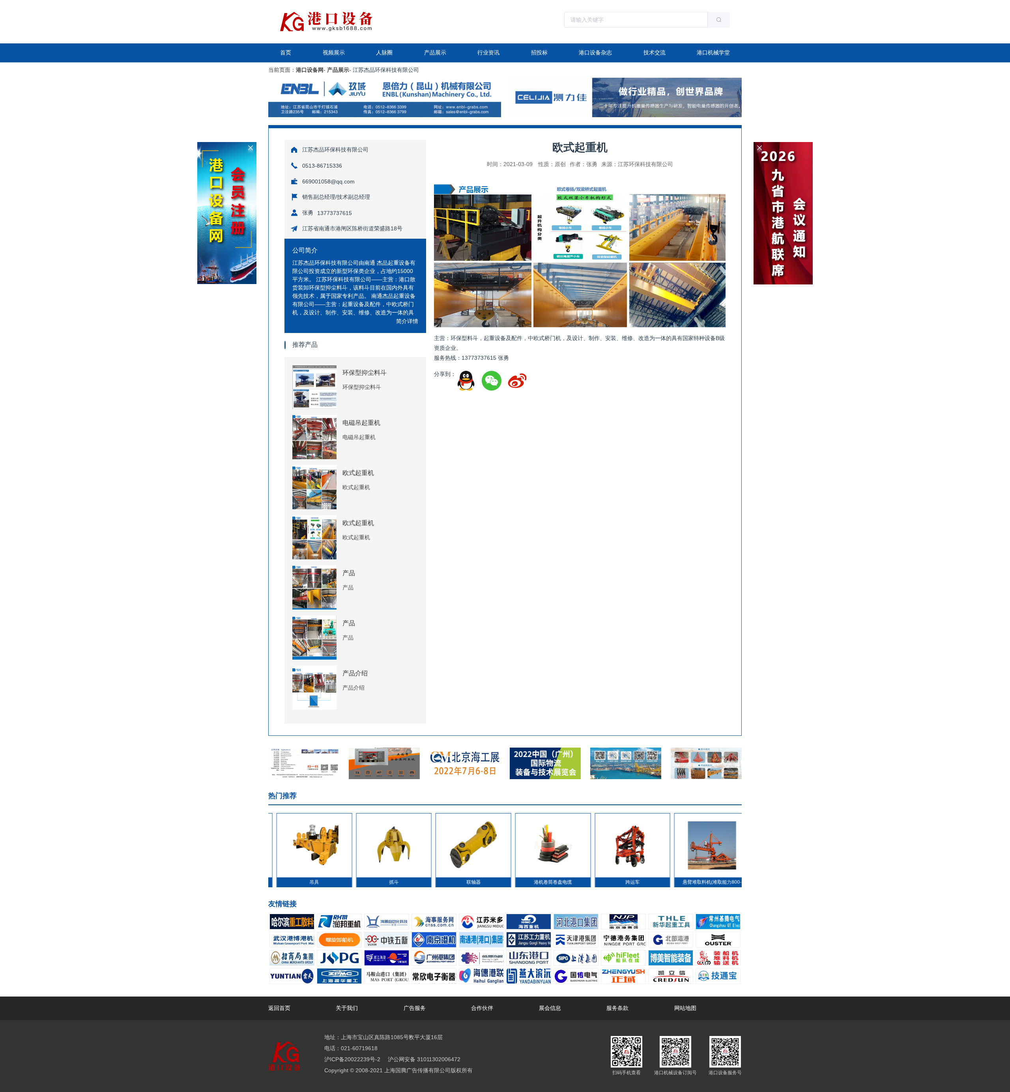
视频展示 (334, 52)
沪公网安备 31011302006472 (423, 1059)
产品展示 (435, 52)
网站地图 (685, 1008)
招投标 (539, 52)
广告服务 (415, 1008)
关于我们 (347, 1008)
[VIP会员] (226, 145)
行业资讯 (488, 52)
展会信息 (550, 1008)
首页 (285, 52)
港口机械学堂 (713, 52)
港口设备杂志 (595, 52)
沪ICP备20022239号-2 (352, 1059)
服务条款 (617, 1008)
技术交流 (654, 52)
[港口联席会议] (783, 145)
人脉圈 (384, 52)
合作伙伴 (482, 1008)
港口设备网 (310, 70)
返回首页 (279, 1008)
